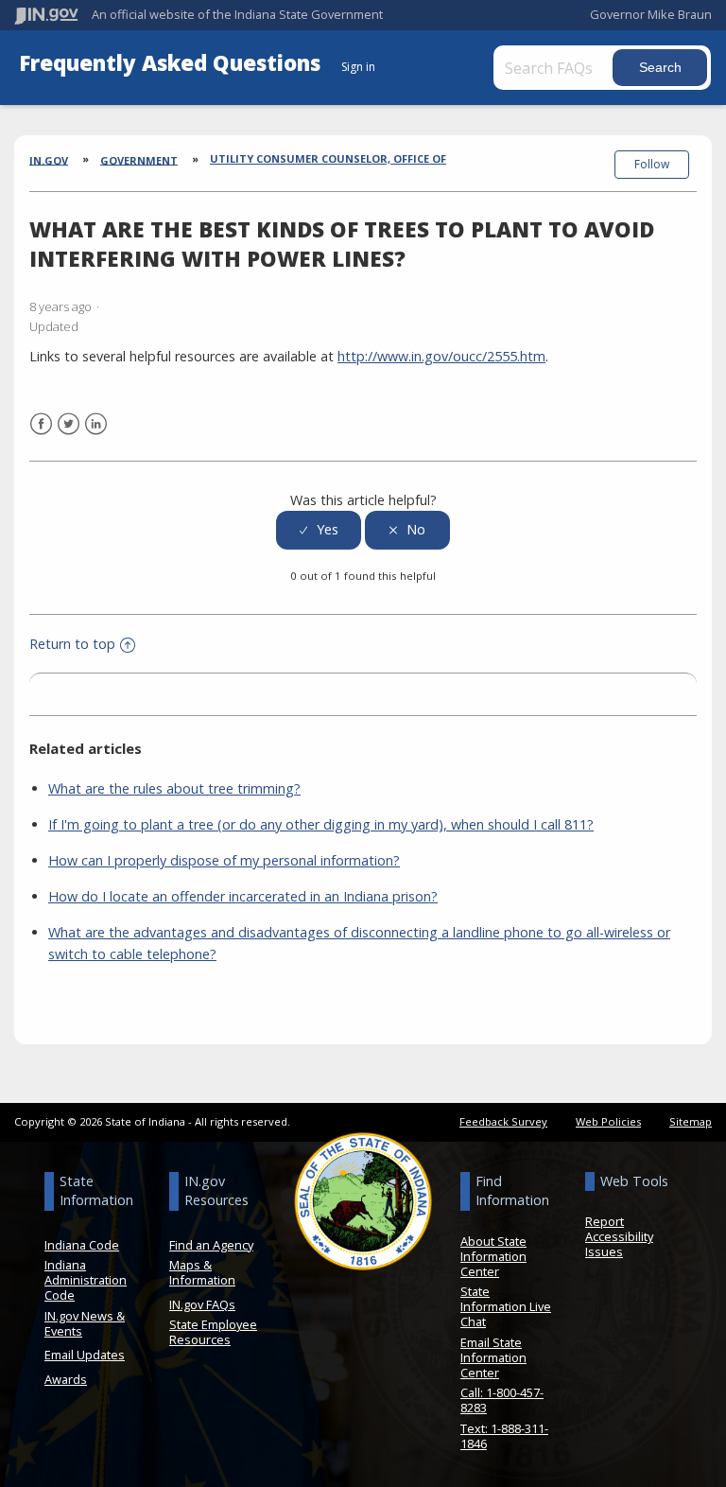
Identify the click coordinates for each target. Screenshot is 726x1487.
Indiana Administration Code (85, 1280)
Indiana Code (81, 1244)
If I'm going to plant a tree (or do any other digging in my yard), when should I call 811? (321, 824)
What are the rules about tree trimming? (174, 788)
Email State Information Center (493, 1357)
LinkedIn (96, 424)
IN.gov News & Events (84, 1323)
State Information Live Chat (505, 1306)
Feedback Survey (503, 1121)
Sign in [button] (358, 67)
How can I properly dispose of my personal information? (224, 860)
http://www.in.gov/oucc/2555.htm (441, 356)
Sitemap (690, 1121)
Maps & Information (202, 1272)
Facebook (41, 424)
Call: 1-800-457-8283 (502, 1400)
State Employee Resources (213, 1332)
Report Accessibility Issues (619, 1236)
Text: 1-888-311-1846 (504, 1436)
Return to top (72, 644)
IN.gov (48, 159)
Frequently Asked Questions (172, 63)
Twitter (68, 424)
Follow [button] (651, 164)
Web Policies (608, 1121)
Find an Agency (211, 1244)
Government (139, 159)
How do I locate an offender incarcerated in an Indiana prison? (243, 896)
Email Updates (84, 1354)
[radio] (318, 530)
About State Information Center (493, 1256)
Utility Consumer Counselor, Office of (328, 158)
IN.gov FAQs (202, 1304)
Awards (65, 1379)
